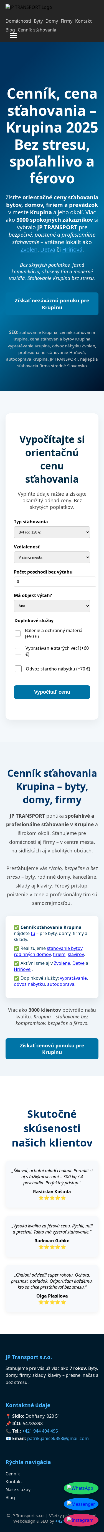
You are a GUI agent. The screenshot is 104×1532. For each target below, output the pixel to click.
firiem (59, 954)
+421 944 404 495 (40, 1431)
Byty (38, 21)
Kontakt (83, 21)
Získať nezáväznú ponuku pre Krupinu (52, 304)
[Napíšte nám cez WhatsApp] (81, 1488)
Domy (51, 21)
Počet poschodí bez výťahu (43, 572)
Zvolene (62, 963)
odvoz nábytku (29, 984)
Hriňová (72, 249)
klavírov (76, 954)
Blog (10, 30)
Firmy (66, 21)
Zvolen (29, 249)
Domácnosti (18, 21)
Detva (47, 249)
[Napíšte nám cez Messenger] (81, 1504)
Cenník (13, 1474)
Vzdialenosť (27, 547)
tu (33, 933)
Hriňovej (23, 969)
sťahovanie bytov (64, 948)
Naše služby (18, 1489)
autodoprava (60, 984)
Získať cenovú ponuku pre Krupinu (52, 1048)
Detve (78, 963)
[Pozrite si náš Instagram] (81, 1520)
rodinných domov (32, 954)
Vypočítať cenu (52, 692)
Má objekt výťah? (33, 595)
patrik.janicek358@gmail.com (58, 1438)
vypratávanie (73, 978)
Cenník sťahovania (37, 30)
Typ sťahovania (31, 522)
